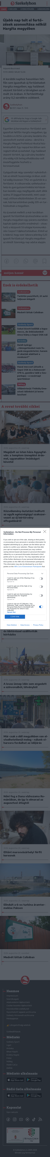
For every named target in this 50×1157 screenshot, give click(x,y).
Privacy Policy (38, 625)
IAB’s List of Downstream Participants (28, 566)
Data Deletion (12, 625)
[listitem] (25, 573)
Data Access (25, 625)
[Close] (45, 532)
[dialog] (25, 578)
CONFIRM (15, 617)
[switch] (41, 578)
